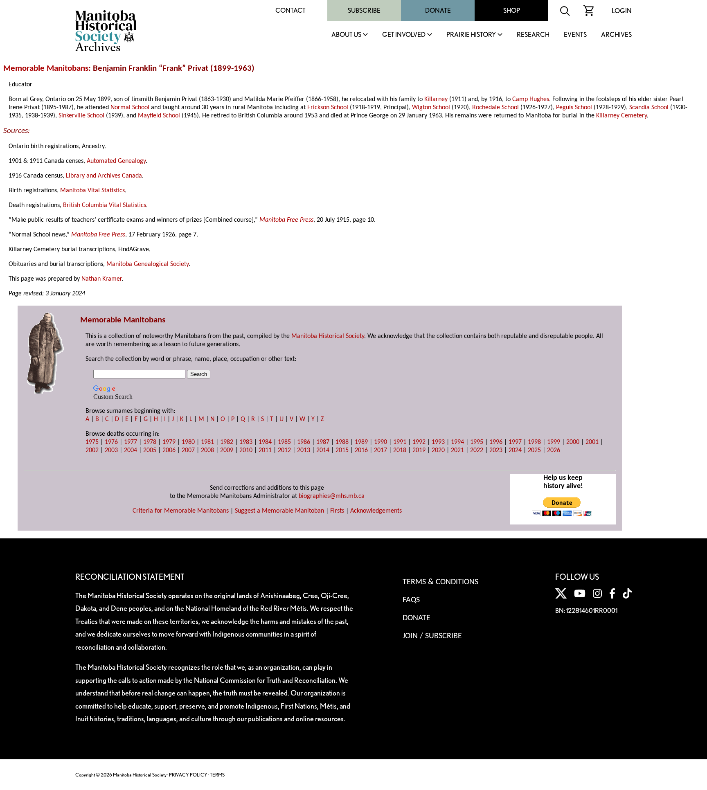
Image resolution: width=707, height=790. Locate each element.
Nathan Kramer (101, 279)
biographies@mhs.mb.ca (332, 496)
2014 (322, 450)
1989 (361, 442)
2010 (245, 450)
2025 (534, 450)
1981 (207, 442)
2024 (515, 450)
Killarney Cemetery (621, 116)
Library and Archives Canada (104, 176)
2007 (188, 450)
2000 (572, 442)
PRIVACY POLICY (188, 775)
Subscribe (364, 10)
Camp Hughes (530, 99)
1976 (111, 442)
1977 (130, 442)
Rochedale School (495, 107)
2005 (149, 450)
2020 (438, 450)
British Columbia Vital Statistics (104, 205)
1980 (188, 442)
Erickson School (327, 107)
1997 (515, 442)
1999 (553, 442)
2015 (342, 450)
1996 (495, 442)
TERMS (217, 775)
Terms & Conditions (440, 582)
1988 (342, 442)
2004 (130, 450)
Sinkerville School (81, 116)
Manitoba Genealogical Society (147, 264)
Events (575, 35)
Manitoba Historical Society (327, 336)
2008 (207, 450)
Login (622, 11)
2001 (592, 442)
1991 (399, 442)
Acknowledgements (376, 511)
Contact (290, 10)
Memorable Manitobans (45, 68)
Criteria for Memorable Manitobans (181, 511)
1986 (303, 442)
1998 (534, 442)
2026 (553, 450)
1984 (265, 442)
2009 (226, 450)
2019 (419, 450)
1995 (476, 442)
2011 (265, 450)
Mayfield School (159, 116)
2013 (303, 450)
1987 (322, 442)
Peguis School (574, 107)
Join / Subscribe (432, 636)
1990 (380, 442)
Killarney (436, 99)
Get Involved (404, 35)
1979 (169, 442)
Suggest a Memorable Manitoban (279, 511)
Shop (511, 10)
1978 (149, 442)
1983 (245, 442)
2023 (495, 450)
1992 (419, 442)
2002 (92, 450)
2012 (284, 450)
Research (533, 35)
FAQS (411, 600)
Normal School (129, 107)
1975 (92, 442)
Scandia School (649, 107)
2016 (361, 450)
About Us (346, 35)
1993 (438, 442)
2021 (457, 450)
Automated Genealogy (116, 161)
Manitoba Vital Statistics (92, 190)
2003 (111, 450)
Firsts (337, 511)
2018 (399, 450)
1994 (457, 442)
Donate (438, 10)
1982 (226, 442)
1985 (284, 442)
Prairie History (471, 35)
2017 (380, 450)
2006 (169, 450)
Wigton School (431, 107)
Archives (616, 35)
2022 (476, 450)
